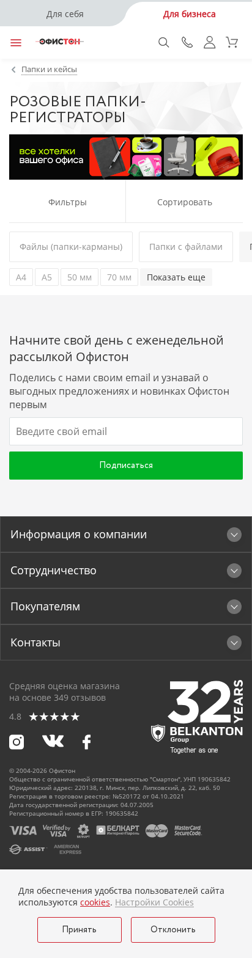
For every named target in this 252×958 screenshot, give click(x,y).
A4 (21, 277)
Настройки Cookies (154, 902)
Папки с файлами (186, 246)
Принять (79, 930)
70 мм (119, 277)
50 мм (79, 277)
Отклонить (173, 930)
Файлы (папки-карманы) (71, 246)
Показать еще (176, 277)
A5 (47, 277)
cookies (95, 902)
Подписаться (126, 465)
